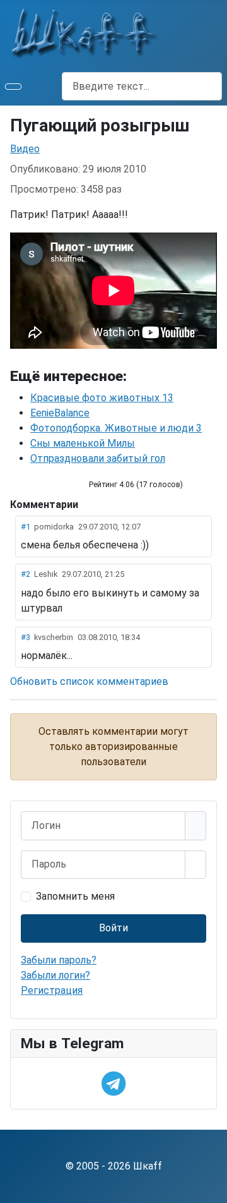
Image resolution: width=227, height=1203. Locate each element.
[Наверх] (211, 1187)
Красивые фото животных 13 (101, 398)
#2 (25, 574)
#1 (25, 526)
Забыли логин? (55, 975)
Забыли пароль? (58, 960)
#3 (25, 637)
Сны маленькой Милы (82, 443)
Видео (25, 149)
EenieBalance (60, 413)
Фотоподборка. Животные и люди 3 (116, 428)
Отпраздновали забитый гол (97, 458)
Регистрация (52, 990)
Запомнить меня (75, 896)
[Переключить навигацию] (13, 86)
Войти (113, 928)
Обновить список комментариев (89, 681)
